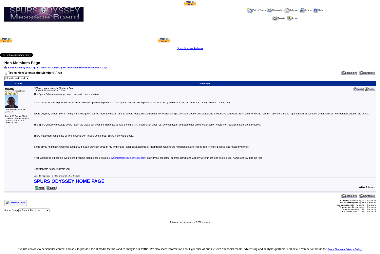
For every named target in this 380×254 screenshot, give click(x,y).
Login (294, 18)
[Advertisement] (85, 34)
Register (281, 18)
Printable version (17, 203)
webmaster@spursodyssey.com (128, 158)
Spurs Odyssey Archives (190, 48)
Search (308, 10)
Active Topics (259, 10)
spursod (9, 88)
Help (320, 10)
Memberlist (277, 10)
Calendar (294, 10)
